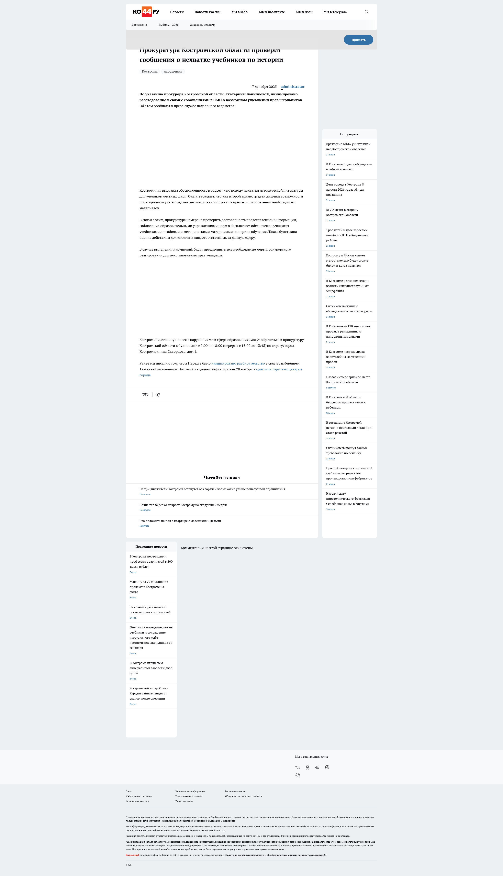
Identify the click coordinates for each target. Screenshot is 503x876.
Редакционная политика (188, 796)
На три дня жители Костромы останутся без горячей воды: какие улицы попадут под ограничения (212, 491)
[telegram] (159, 394)
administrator (293, 86)
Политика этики (184, 801)
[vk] (145, 394)
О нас (129, 791)
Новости (177, 12)
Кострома (150, 71)
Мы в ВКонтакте (272, 12)
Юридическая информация (190, 791)
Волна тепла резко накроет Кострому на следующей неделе (184, 507)
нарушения (173, 71)
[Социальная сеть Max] (298, 775)
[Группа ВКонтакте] (298, 767)
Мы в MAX (239, 12)
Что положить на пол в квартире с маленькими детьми (180, 523)
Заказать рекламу (203, 25)
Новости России (207, 12)
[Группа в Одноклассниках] (307, 767)
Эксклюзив (139, 25)
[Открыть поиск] (366, 12)
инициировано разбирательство (238, 363)
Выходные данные (235, 791)
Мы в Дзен (304, 12)
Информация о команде (139, 796)
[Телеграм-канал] (317, 767)
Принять (359, 40)
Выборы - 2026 (169, 25)
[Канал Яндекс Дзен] (327, 767)
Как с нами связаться (137, 801)
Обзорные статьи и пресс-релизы (243, 796)
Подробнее (229, 820)
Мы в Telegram (335, 12)
